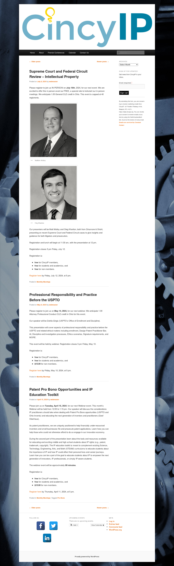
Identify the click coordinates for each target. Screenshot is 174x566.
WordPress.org (115, 529)
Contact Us (84, 52)
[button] (73, 525)
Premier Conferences (56, 52)
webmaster (53, 81)
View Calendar (97, 525)
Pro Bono (61, 498)
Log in (111, 521)
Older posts (34, 61)
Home (32, 52)
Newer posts (103, 61)
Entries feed (114, 524)
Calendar (72, 52)
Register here (35, 275)
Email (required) (125, 82)
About (41, 52)
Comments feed (115, 527)
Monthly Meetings (43, 282)
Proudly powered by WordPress (87, 556)
